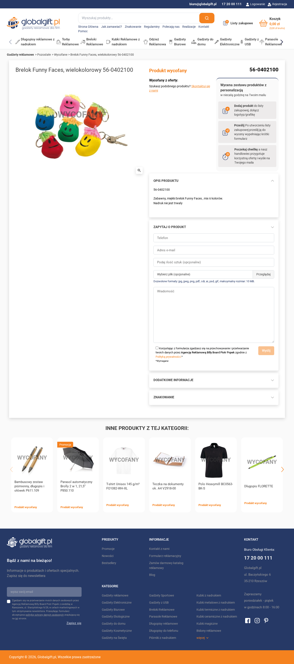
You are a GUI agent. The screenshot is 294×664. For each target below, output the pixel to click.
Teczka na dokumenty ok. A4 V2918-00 (168, 486)
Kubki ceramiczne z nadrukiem (217, 616)
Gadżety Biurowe (113, 610)
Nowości (107, 556)
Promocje (108, 549)
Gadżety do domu (113, 624)
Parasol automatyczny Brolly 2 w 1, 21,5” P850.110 (76, 486)
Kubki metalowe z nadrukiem (216, 602)
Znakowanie (133, 27)
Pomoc (83, 31)
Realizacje (189, 27)
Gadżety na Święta (114, 638)
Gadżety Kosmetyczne (117, 631)
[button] (272, 23)
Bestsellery (109, 563)
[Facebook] (247, 620)
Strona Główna (88, 27)
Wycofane (60, 54)
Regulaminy (152, 27)
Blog (152, 575)
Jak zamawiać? (111, 27)
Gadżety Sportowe (161, 595)
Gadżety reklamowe (20, 54)
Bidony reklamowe (209, 631)
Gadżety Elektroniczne (117, 602)
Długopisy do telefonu (163, 631)
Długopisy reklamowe (163, 624)
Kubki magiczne (207, 624)
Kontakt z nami (159, 549)
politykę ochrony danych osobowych (45, 614)
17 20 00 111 (232, 4)
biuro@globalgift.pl (203, 4)
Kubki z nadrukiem (209, 595)
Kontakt (203, 27)
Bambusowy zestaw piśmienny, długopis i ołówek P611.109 (29, 486)
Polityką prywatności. (168, 356)
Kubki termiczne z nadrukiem (216, 610)
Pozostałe (44, 54)
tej (16, 618)
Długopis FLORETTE (258, 486)
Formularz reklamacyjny (165, 556)
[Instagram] (257, 620)
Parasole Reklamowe (163, 616)
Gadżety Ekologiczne (116, 616)
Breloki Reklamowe (161, 610)
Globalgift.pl (46, 657)
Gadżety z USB (159, 602)
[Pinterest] (266, 620)
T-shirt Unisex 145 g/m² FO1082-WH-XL (123, 486)
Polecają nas (170, 27)
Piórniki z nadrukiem (162, 638)
